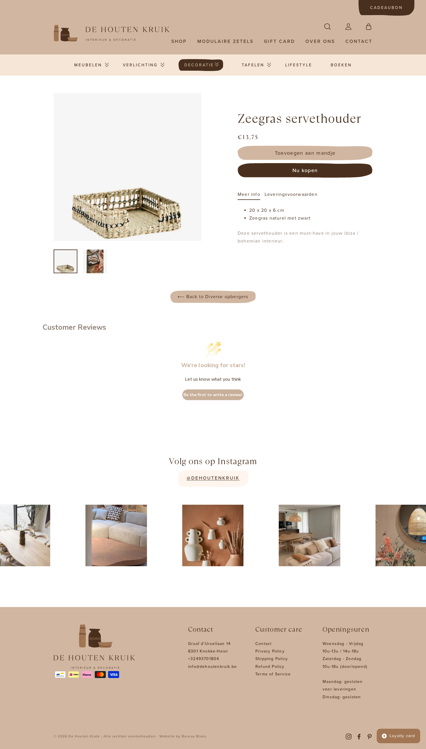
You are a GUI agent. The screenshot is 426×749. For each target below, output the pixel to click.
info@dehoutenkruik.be (212, 666)
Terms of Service (273, 674)
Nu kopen (305, 170)
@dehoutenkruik (213, 478)
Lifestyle (298, 65)
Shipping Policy (271, 658)
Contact (358, 41)
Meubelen (88, 65)
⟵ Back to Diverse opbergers (213, 297)
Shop (179, 41)
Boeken (341, 65)
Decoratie (199, 65)
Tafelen (253, 65)
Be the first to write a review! (213, 395)
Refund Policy (270, 666)
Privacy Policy (270, 651)
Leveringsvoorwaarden (291, 194)
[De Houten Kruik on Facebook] (359, 736)
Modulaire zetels (225, 41)
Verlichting (140, 65)
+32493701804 (203, 658)
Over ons (320, 41)
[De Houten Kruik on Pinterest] (369, 736)
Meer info (249, 194)
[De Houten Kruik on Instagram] (349, 736)
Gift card (279, 41)
